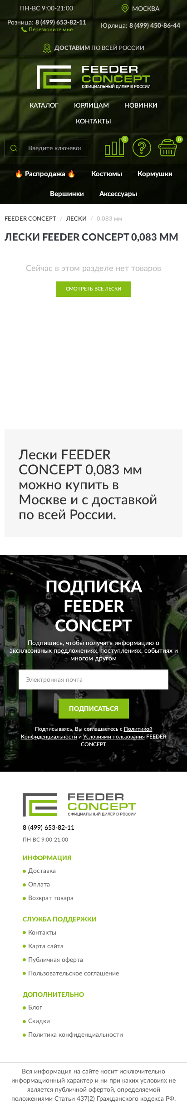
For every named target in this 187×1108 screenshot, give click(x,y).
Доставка (42, 871)
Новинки (140, 106)
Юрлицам (91, 106)
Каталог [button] (44, 106)
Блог (35, 1008)
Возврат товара (51, 899)
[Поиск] (14, 148)
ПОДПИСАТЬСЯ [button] (93, 709)
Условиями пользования (114, 736)
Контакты (93, 121)
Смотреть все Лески (93, 288)
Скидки (39, 1021)
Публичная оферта (55, 960)
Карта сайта (46, 946)
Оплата (39, 885)
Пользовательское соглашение (73, 973)
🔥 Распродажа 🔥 (45, 174)
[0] (167, 147)
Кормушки (155, 174)
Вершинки (67, 194)
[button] (47, 29)
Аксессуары (118, 194)
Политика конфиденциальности (75, 1035)
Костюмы (106, 174)
